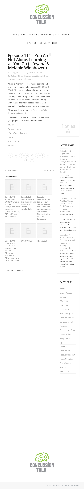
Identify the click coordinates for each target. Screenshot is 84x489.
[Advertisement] (68, 83)
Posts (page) (65, 363)
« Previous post (11, 170)
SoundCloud (13, 141)
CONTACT (23, 35)
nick (11, 73)
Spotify (11, 137)
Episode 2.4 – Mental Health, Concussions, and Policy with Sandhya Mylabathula (28, 203)
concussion (32, 76)
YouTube (11, 124)
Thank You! (42, 241)
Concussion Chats (67, 317)
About (47, 43)
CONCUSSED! (26, 241)
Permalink (29, 79)
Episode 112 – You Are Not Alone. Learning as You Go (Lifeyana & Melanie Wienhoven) (68, 205)
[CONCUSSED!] (28, 230)
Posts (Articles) (66, 359)
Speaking (66, 35)
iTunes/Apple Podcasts (18, 133)
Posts (57, 35)
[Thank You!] (44, 230)
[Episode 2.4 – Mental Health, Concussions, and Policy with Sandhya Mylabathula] (28, 187)
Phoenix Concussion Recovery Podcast (67, 350)
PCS (44, 76)
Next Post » (49, 170)
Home (15, 35)
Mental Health (46, 35)
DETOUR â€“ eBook (34, 43)
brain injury (24, 76)
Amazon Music (14, 129)
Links (54, 43)
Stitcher (11, 145)
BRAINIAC (64, 301)
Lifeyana (39, 76)
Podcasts (33, 35)
